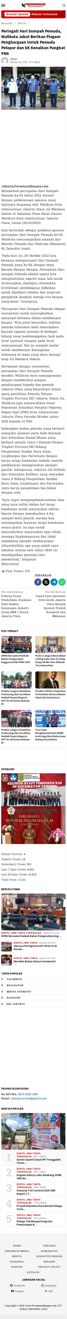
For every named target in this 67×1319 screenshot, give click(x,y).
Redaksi (49, 1262)
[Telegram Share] (54, 582)
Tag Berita (14, 979)
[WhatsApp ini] (62, 582)
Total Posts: (9, 879)
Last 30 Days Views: (15, 874)
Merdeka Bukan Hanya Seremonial (34, 961)
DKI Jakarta (16, 1004)
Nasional (17, 1262)
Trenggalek (33, 933)
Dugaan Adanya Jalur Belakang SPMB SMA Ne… (39, 1176)
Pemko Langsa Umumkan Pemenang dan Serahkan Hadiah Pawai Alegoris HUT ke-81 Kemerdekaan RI (15, 697)
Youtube (19, 1291)
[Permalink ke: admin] (4, 60)
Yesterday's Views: (14, 864)
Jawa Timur (18, 933)
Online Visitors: (12, 854)
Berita (5, 933)
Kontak (17, 1267)
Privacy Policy (49, 1267)
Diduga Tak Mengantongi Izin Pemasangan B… (34, 1223)
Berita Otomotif (19, 992)
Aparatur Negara (49, 1256)
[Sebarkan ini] (38, 582)
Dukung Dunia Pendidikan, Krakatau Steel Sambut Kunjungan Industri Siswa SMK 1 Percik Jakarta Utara (16, 604)
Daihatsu (13, 998)
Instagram (51, 1285)
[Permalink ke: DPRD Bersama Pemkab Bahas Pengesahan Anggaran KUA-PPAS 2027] (16, 644)
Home (17, 1246)
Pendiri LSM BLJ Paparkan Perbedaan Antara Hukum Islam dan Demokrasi (50, 694)
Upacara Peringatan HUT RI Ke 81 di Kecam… (35, 947)
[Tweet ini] (46, 582)
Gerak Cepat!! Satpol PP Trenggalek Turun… (39, 1161)
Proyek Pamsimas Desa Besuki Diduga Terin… (39, 1207)
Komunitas (49, 1251)
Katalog (33, 1272)
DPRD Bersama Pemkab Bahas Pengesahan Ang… (31, 936)
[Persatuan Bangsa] (33, 5)
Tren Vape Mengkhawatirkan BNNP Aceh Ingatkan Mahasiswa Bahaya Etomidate (50, 734)
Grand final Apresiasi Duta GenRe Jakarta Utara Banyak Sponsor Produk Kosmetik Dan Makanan (51, 604)
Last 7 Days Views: (14, 869)
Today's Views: (11, 859)
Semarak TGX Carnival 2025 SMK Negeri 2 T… (36, 1192)
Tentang (49, 1246)
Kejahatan (15, 985)
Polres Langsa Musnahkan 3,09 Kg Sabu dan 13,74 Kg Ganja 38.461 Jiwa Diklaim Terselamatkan (50, 660)
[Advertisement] (33, 147)
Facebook (19, 1285)
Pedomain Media (17, 1251)
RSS (51, 1291)
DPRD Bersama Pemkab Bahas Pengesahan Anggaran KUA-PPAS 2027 (15, 659)
